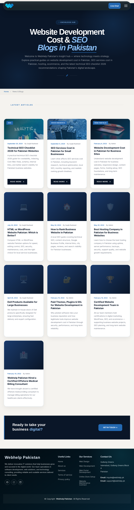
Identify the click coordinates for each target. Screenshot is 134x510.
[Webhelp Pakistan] (10, 5)
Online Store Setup (87, 477)
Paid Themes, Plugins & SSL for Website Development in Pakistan (66, 305)
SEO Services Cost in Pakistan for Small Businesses (63, 151)
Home (6, 92)
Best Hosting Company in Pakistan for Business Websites (108, 232)
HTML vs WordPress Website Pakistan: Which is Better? (22, 232)
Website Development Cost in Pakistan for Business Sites (109, 150)
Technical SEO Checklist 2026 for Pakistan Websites (23, 149)
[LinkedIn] (20, 482)
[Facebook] (7, 482)
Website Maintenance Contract (84, 483)
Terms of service (65, 475)
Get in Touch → (110, 427)
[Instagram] (13, 482)
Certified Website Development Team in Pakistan (106, 305)
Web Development (87, 466)
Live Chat (114, 6)
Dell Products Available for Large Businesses (22, 303)
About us (62, 466)
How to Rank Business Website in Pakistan (63, 231)
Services (61, 470)
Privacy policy (64, 479)
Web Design (84, 461)
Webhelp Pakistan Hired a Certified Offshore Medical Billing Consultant (22, 380)
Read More (17, 182)
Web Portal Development (85, 471)
